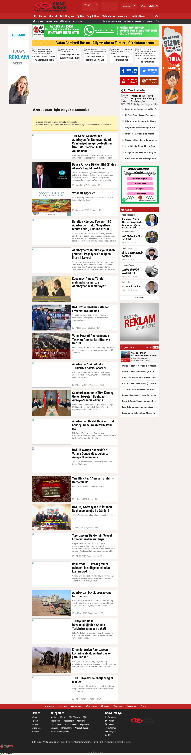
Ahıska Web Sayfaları (60, 731)
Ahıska (42, 16)
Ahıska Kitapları (81, 728)
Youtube (110, 724)
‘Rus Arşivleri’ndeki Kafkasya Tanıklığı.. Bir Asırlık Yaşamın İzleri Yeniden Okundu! (140, 158)
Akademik (123, 16)
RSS (109, 735)
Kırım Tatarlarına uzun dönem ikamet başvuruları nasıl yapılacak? (140, 407)
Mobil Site (63, 706)
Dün (151, 347)
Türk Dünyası (67, 16)
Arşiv (144, 706)
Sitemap (35, 731)
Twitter (110, 720)
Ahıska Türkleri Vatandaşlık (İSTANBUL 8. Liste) (140, 383)
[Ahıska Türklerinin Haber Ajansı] (49, 12)
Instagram (111, 728)
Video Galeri (53, 21)
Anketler (78, 21)
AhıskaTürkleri (71, 724)
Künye (34, 717)
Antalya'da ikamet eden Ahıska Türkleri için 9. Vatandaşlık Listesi (140, 377)
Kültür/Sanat (139, 16)
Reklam (35, 720)
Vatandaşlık (108, 16)
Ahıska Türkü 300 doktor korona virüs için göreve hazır (131, 21)
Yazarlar (106, 706)
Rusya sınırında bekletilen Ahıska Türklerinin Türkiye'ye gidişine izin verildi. (140, 413)
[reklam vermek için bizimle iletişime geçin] (18, 104)
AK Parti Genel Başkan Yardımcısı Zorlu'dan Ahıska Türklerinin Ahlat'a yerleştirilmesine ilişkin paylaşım (140, 114)
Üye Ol (155, 6)
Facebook (111, 717)
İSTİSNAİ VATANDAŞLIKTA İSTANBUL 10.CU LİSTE (140, 389)
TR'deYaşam (66, 728)
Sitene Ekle (36, 728)
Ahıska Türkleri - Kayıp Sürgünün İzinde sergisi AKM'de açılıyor (140, 139)
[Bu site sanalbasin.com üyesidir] (7, 748)
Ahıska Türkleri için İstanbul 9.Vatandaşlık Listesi (140, 365)
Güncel (53, 16)
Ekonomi (54, 728)
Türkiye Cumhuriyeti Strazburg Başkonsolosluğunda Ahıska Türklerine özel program (140, 152)
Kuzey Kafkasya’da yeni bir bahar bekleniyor (140, 401)
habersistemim (98, 752)
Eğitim (80, 16)
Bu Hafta (155, 347)
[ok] (135, 6)
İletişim (35, 724)
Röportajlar (132, 706)
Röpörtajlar (85, 724)
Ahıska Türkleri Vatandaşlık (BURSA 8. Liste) (140, 371)
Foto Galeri (39, 21)
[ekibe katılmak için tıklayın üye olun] (139, 203)
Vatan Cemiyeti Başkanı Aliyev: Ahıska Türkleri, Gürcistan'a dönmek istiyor (112, 43)
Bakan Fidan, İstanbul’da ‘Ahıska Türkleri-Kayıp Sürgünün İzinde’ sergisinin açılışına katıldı (140, 133)
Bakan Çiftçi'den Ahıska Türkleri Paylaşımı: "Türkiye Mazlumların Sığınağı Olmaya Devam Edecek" (140, 108)
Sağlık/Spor (93, 16)
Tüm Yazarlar (139, 298)
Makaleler (66, 21)
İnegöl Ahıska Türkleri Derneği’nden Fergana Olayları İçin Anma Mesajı (140, 146)
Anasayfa (50, 706)
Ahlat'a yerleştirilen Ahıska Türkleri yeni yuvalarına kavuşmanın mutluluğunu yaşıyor (140, 121)
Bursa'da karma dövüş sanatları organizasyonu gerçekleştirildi (140, 395)
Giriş (145, 6)
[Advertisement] (75, 85)
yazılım (90, 752)
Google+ (111, 731)
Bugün (147, 347)
